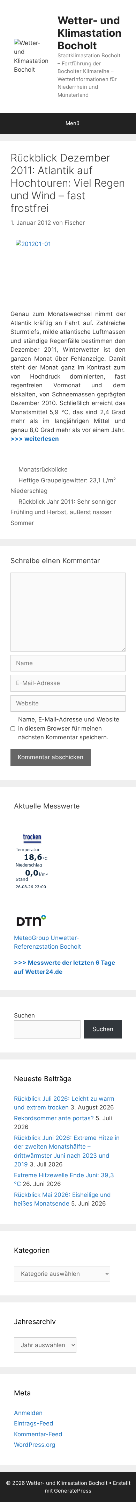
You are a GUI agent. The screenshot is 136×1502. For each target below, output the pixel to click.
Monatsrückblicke (43, 469)
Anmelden (28, 1412)
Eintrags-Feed (33, 1423)
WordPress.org (34, 1444)
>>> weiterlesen (34, 438)
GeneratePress (72, 1490)
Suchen (24, 1015)
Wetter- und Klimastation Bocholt (90, 33)
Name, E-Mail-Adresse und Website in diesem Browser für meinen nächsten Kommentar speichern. (68, 728)
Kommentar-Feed (38, 1434)
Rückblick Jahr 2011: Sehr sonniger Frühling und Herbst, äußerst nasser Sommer (63, 512)
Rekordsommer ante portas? (54, 1118)
